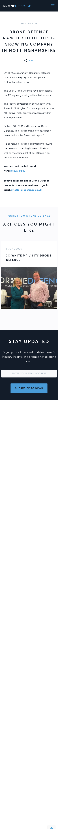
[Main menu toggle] (52, 6)
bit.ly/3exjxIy (17, 170)
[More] (26, 60)
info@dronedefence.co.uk (26, 189)
